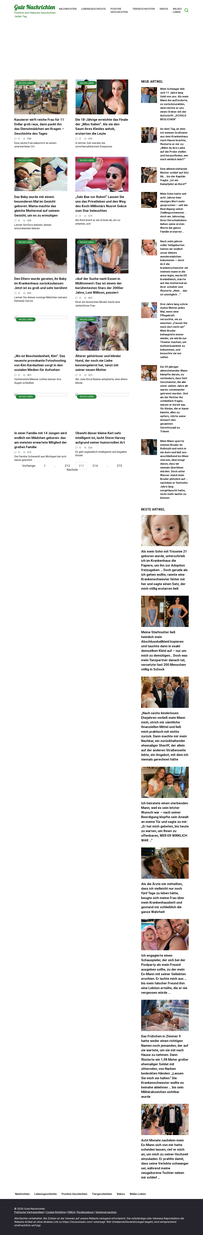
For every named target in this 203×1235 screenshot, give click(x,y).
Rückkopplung (85, 1212)
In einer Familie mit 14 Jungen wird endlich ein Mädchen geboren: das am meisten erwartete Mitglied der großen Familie (40, 440)
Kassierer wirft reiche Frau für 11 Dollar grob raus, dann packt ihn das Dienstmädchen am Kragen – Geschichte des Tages (39, 126)
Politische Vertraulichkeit (29, 1212)
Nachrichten (67, 8)
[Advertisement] (101, 52)
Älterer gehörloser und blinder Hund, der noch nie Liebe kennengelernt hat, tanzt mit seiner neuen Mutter (98, 363)
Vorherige (28, 466)
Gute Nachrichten (34, 7)
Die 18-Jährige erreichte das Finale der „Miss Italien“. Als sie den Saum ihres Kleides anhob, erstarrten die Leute (101, 126)
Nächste (72, 469)
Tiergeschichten (143, 8)
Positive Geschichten (119, 10)
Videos (164, 8)
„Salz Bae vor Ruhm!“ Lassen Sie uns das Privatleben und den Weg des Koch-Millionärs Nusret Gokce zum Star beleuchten (101, 204)
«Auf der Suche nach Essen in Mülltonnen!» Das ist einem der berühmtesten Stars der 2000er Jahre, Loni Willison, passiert (99, 286)
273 (119, 466)
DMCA (71, 1212)
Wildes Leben (177, 10)
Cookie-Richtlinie (56, 1212)
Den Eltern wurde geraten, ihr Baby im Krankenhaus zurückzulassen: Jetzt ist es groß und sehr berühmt (40, 283)
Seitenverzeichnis (106, 1212)
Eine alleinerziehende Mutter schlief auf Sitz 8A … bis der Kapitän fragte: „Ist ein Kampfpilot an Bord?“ (174, 176)
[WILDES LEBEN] (40, 112)
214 (95, 466)
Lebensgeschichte (93, 8)
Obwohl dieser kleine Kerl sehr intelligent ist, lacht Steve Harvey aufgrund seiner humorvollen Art (100, 437)
